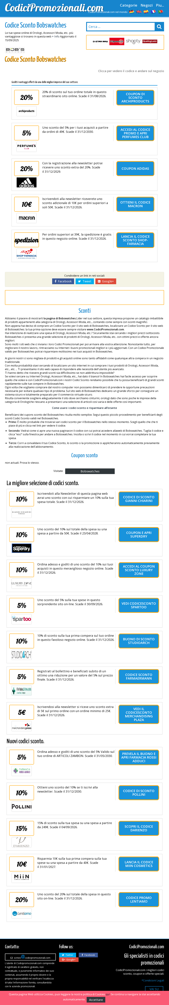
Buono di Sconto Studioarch (139, 641)
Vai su (154, 989)
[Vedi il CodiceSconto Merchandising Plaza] (22, 726)
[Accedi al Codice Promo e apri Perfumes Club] (27, 147)
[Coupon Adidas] (27, 182)
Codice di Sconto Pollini (138, 793)
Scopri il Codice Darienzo (139, 828)
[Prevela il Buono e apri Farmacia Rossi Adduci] (22, 771)
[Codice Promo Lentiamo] (22, 913)
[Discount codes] (139, 11)
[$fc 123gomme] (116, 41)
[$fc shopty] (133, 41)
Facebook (64, 281)
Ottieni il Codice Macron (135, 204)
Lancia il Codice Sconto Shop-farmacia (135, 240)
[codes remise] (153, 11)
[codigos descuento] (146, 11)
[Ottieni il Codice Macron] (27, 218)
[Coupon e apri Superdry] (22, 548)
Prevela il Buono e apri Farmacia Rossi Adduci (138, 757)
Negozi (147, 5)
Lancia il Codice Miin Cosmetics (139, 864)
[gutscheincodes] (131, 11)
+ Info (55, 36)
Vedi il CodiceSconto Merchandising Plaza (139, 714)
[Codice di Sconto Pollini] (22, 806)
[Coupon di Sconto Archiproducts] (27, 111)
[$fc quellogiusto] (149, 41)
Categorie (128, 5)
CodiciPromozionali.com (44, 7)
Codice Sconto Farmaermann (138, 676)
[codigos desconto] (160, 11)
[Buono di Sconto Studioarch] (22, 655)
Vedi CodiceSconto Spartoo (139, 605)
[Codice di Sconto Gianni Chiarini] (22, 513)
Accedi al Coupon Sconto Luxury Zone (139, 570)
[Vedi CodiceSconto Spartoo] (22, 619)
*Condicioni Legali (153, 980)
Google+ (107, 281)
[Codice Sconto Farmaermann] (22, 690)
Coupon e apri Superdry (139, 534)
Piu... (160, 5)
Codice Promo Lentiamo (139, 899)
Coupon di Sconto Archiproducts (135, 97)
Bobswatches (90, 471)
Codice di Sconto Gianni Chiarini (138, 499)
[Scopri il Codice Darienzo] (22, 842)
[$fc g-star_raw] (100, 41)
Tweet (86, 281)
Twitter (68, 955)
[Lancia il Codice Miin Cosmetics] (22, 878)
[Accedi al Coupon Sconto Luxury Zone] (22, 583)
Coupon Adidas (135, 168)
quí (108, 994)
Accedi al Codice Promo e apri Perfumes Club (135, 133)
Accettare (96, 1000)
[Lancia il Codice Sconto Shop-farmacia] (27, 254)
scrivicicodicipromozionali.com (31, 957)
